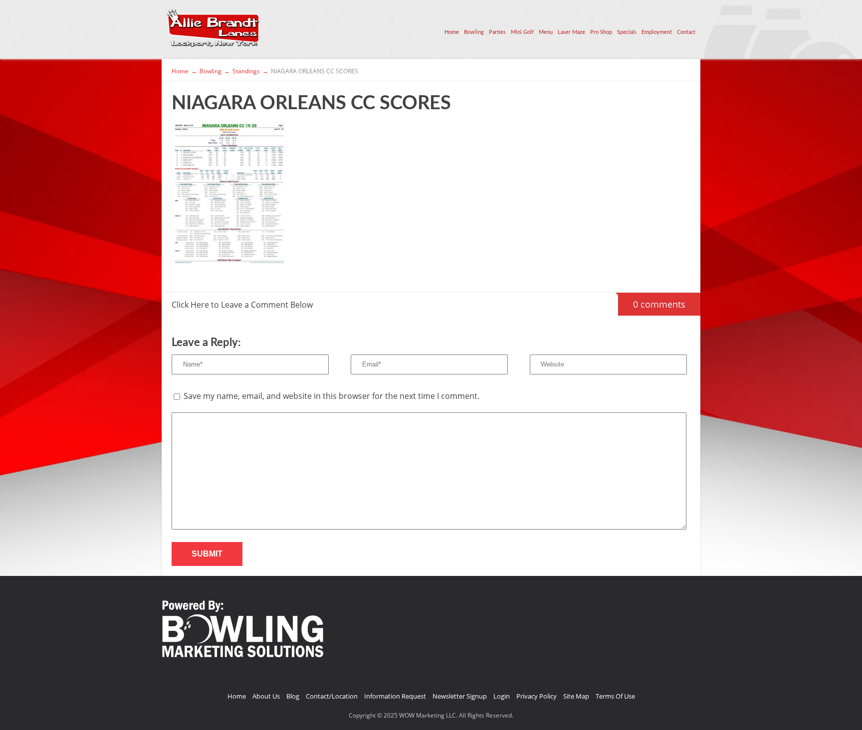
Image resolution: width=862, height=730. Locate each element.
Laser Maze (571, 32)
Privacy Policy (536, 696)
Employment (657, 32)
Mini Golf (522, 32)
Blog (292, 696)
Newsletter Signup (459, 696)
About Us (266, 696)
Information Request (395, 696)
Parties (497, 32)
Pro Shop (601, 32)
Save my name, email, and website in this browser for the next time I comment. (331, 395)
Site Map (576, 696)
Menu (546, 32)
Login (501, 696)
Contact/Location (332, 696)
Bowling (474, 32)
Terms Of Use (615, 696)
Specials (627, 32)
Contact (686, 32)
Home (451, 32)
